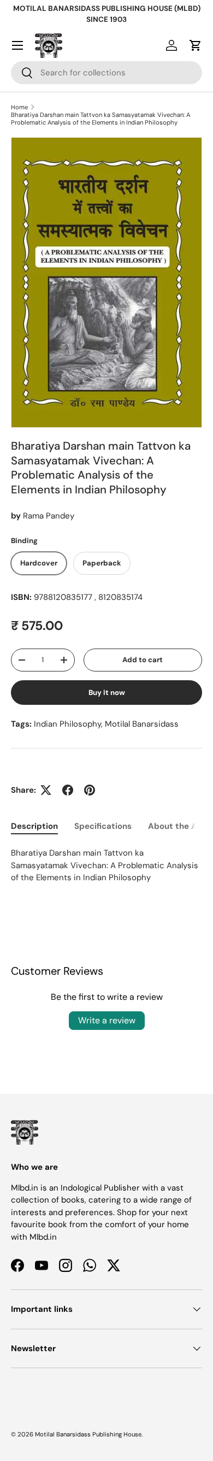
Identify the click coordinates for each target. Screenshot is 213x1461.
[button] (196, 45)
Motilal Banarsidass (142, 723)
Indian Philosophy (67, 723)
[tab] (34, 826)
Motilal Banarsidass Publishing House (88, 1434)
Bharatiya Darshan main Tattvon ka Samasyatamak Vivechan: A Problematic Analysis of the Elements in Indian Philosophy (100, 118)
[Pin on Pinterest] (89, 790)
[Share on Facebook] (68, 790)
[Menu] (17, 45)
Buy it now (106, 692)
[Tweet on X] (46, 790)
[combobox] (106, 72)
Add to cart (142, 659)
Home (19, 107)
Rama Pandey (48, 515)
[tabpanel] (106, 865)
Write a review (106, 1020)
